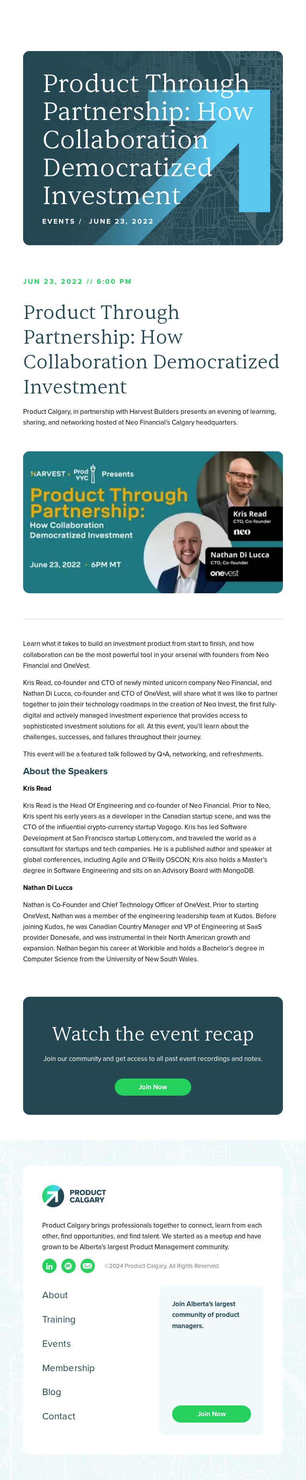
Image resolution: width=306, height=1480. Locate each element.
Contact (58, 1416)
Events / (62, 221)
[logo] (74, 1196)
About (55, 1294)
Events (56, 1343)
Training (59, 1319)
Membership (68, 1367)
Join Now (153, 1087)
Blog (52, 1391)
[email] (87, 1266)
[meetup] (68, 1266)
